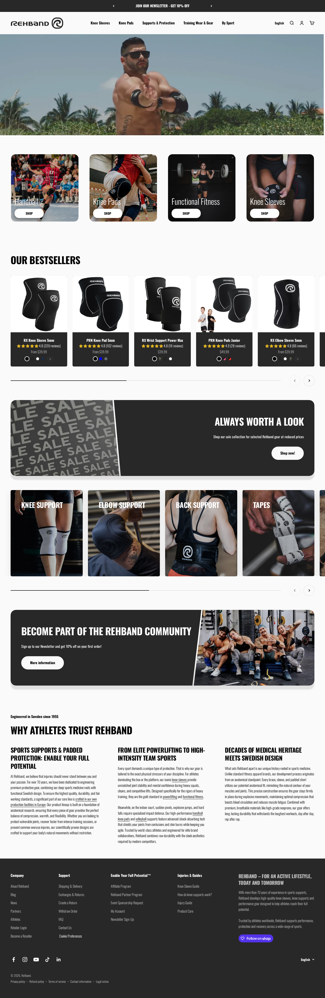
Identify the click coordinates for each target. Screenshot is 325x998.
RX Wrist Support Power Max (162, 340)
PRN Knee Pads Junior (224, 340)
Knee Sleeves (100, 22)
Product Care (185, 911)
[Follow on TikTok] (47, 959)
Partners (16, 911)
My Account (118, 911)
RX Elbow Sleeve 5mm (286, 340)
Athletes (15, 919)
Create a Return (68, 902)
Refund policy (36, 981)
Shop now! (287, 453)
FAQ (61, 919)
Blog (13, 894)
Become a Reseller (21, 936)
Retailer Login (19, 927)
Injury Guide (185, 902)
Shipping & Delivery (70, 886)
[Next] (211, 6)
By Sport (228, 22)
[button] (28, 345)
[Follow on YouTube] (36, 959)
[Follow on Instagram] (25, 959)
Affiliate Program (121, 886)
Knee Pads (126, 22)
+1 (297, 359)
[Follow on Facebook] (14, 959)
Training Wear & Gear (198, 22)
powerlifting (170, 796)
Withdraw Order (68, 911)
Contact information (81, 981)
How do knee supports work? (195, 894)
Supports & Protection (158, 22)
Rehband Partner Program (126, 894)
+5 (50, 359)
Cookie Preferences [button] (70, 936)
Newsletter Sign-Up (122, 919)
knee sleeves (179, 779)
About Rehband (20, 886)
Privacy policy (18, 981)
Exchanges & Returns (71, 894)
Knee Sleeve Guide (188, 886)
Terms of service (57, 981)
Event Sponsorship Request (127, 902)
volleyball (141, 818)
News (14, 902)
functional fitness (193, 796)
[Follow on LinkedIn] (59, 959)
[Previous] (113, 6)
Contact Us (65, 927)
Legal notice (102, 981)
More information (42, 662)
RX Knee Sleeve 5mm (39, 340)
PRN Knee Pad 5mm (100, 340)
